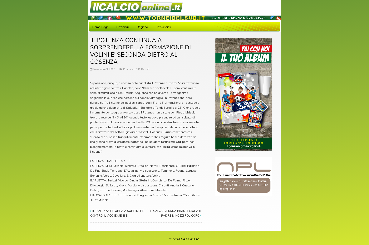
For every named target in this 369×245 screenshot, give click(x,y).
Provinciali (164, 27)
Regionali (143, 27)
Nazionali (122, 27)
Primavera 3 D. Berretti (136, 69)
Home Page (100, 27)
